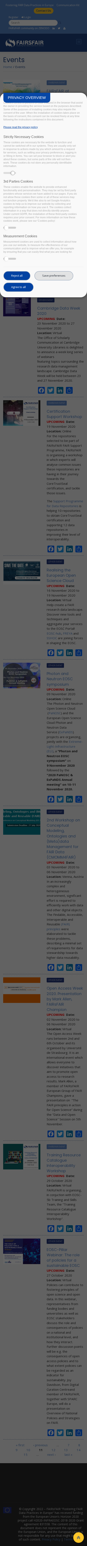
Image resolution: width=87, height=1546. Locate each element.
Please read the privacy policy (20, 127)
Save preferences (53, 275)
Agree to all (18, 287)
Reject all (17, 275)
